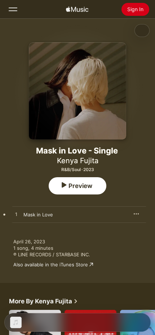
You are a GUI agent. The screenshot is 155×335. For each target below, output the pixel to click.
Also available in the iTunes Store (50, 264)
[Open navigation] (13, 9)
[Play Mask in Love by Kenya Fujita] (16, 214)
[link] (43, 301)
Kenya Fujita (77, 160)
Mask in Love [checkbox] (38, 214)
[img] (77, 9)
